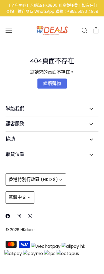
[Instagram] (18, 216)
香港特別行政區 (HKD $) (33, 179)
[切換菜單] (9, 30)
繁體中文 (17, 197)
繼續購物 (52, 83)
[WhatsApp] (29, 216)
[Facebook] (7, 216)
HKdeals (28, 230)
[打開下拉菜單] (91, 108)
